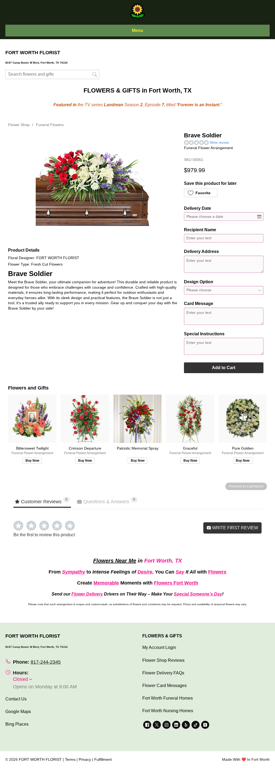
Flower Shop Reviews (163, 660)
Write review (219, 143)
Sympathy (73, 572)
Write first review (234, 528)
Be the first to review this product (44, 534)
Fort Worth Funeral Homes (167, 698)
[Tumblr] (205, 725)
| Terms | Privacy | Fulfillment (87, 759)
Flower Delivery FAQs (163, 673)
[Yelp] (186, 725)
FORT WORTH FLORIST (40, 759)
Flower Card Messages (164, 685)
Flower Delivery (87, 594)
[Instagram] (166, 725)
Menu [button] (137, 30)
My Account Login (159, 647)
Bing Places (16, 724)
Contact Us (16, 699)
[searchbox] (52, 74)
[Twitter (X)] (157, 725)
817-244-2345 (46, 662)
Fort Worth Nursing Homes (167, 710)
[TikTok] (195, 725)
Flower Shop (19, 125)
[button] (201, 193)
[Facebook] (147, 725)
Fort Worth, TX (163, 561)
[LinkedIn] (176, 725)
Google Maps (18, 711)
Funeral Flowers (50, 125)
